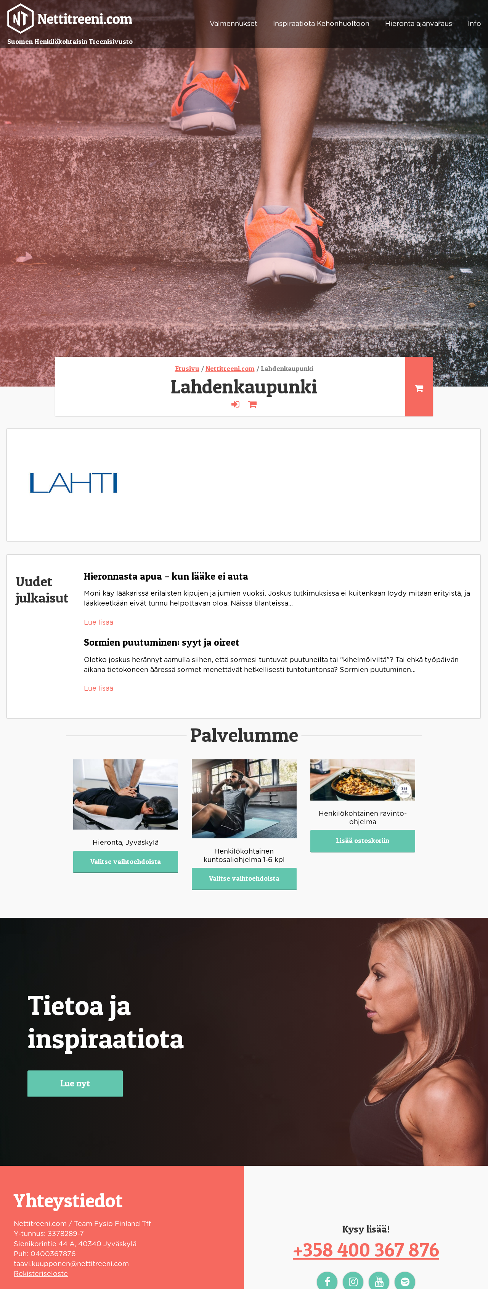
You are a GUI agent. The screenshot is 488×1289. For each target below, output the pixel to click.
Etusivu (187, 368)
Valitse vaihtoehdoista (125, 861)
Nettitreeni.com (230, 368)
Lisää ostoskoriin (362, 840)
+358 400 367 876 (366, 1250)
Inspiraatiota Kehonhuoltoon (321, 24)
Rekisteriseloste (41, 1274)
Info (474, 24)
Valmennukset (233, 24)
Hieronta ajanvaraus (418, 24)
